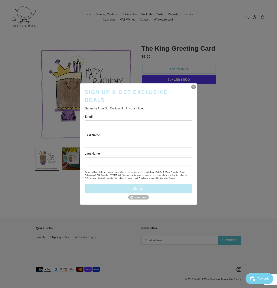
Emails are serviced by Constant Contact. (158, 177)
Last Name (92, 153)
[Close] (193, 86)
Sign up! (138, 188)
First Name (92, 134)
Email (89, 116)
